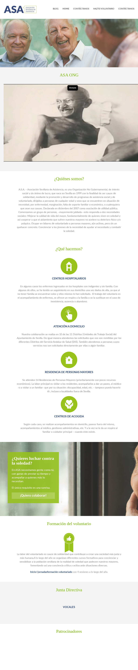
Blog (55, 9)
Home (66, 9)
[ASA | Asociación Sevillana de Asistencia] (20, 9)
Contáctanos (81, 9)
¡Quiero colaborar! (33, 495)
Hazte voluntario (103, 9)
